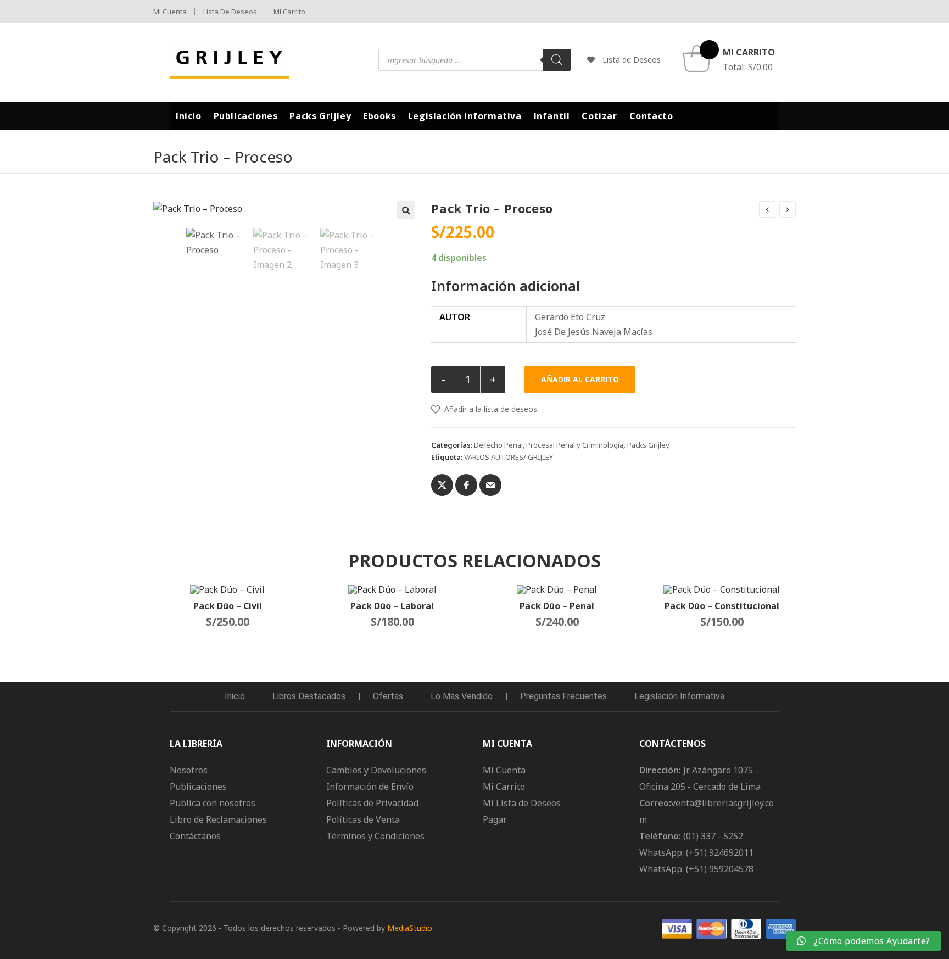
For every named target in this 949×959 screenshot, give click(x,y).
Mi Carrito (289, 11)
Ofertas (388, 696)
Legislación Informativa (679, 696)
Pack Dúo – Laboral (392, 606)
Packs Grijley (648, 445)
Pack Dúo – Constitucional (722, 606)
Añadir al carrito (580, 379)
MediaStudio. (410, 928)
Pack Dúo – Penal (557, 606)
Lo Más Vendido (462, 696)
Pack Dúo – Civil (227, 606)
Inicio (235, 696)
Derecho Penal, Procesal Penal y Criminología (548, 445)
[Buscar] (557, 60)
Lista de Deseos (230, 11)
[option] (217, 243)
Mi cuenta (170, 11)
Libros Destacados (308, 696)
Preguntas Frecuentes (563, 696)
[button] (406, 210)
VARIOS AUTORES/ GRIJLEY (508, 457)
